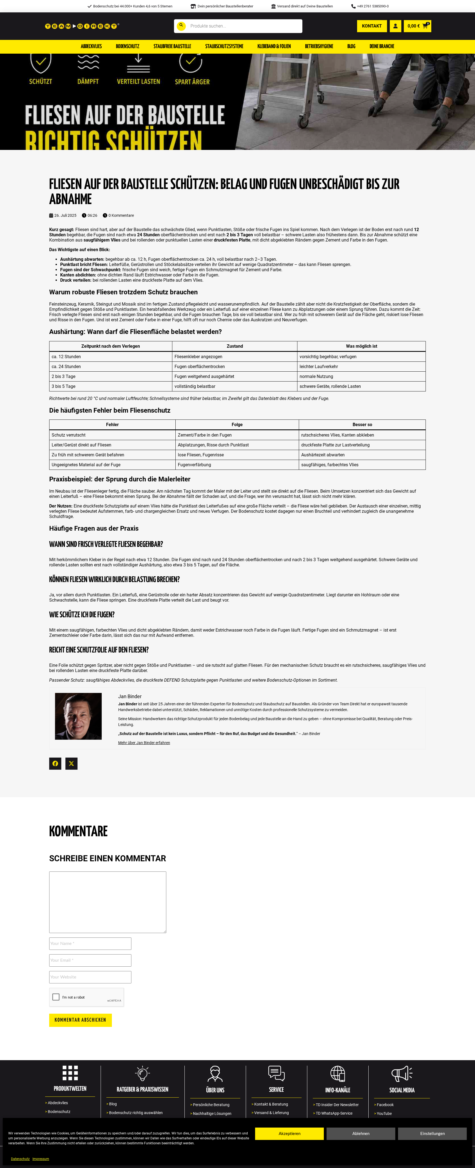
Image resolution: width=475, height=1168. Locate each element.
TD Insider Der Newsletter (336, 1105)
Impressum (40, 1159)
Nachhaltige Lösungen (210, 1113)
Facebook (384, 1105)
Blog (111, 1104)
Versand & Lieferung (270, 1113)
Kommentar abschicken (80, 1020)
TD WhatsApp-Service (332, 1113)
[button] (91, 46)
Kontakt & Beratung (270, 1104)
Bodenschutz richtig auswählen (134, 1113)
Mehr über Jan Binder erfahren (144, 743)
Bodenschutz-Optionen (289, 680)
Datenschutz (20, 1159)
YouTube (383, 1113)
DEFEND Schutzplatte (184, 680)
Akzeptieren (289, 1134)
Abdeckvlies (122, 680)
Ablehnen (360, 1134)
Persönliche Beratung (210, 1105)
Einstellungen (432, 1134)
